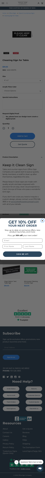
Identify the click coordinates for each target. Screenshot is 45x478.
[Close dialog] (42, 220)
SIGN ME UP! (22, 254)
